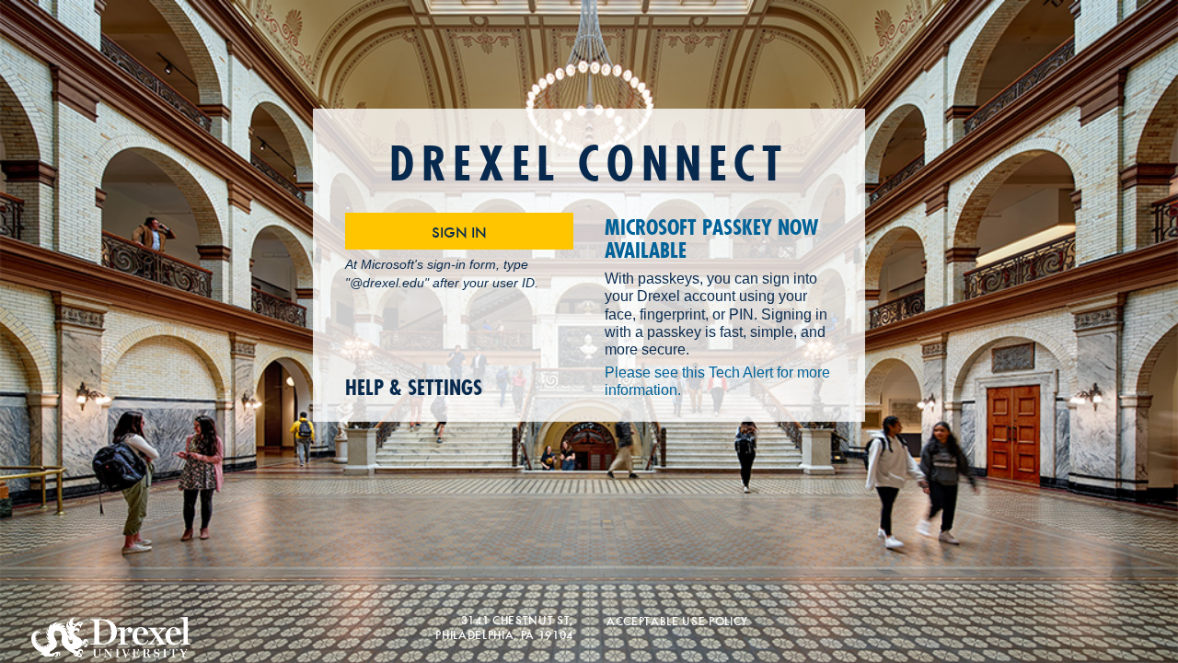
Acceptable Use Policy (677, 620)
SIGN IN (459, 231)
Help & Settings (413, 388)
